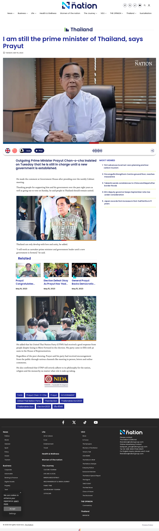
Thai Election (51, 400)
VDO (103, 13)
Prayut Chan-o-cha (36, 395)
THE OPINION (115, 13)
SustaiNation (146, 13)
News (9, 13)
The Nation (29, 525)
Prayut (53, 395)
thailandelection (25, 406)
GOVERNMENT (68, 395)
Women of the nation (70, 13)
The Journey (89, 13)
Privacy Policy (147, 525)
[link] (28, 278)
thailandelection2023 (71, 400)
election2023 (43, 406)
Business (22, 13)
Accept (12, 509)
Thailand (130, 13)
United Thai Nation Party (29, 400)
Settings (12, 513)
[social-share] (125, 5)
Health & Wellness (48, 13)
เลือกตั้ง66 (58, 406)
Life (32, 13)
